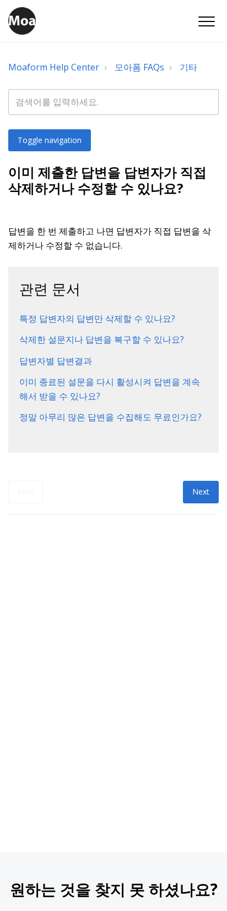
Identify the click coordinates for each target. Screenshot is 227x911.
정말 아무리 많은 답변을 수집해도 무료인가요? (110, 417)
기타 (188, 67)
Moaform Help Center (53, 67)
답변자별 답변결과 (55, 361)
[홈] (22, 21)
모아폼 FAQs (139, 67)
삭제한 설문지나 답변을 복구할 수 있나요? (101, 339)
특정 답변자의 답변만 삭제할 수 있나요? (97, 318)
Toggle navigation (50, 140)
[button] (206, 21)
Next (200, 491)
